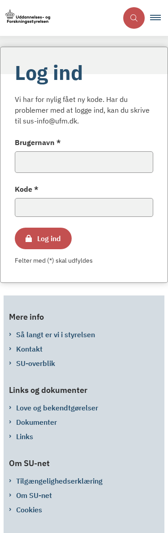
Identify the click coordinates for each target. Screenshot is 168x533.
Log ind (49, 238)
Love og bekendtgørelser (57, 407)
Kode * (27, 189)
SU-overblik (35, 363)
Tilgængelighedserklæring (59, 480)
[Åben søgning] (134, 18)
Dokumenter (36, 422)
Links (24, 436)
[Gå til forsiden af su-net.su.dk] (59, 18)
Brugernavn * (38, 142)
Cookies (29, 509)
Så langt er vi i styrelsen (55, 334)
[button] (159, 18)
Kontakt (29, 348)
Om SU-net (34, 495)
